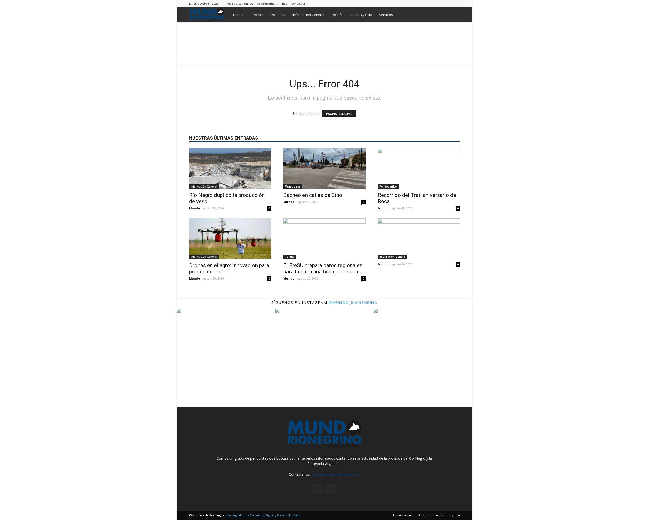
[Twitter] (456, 3)
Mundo (194, 208)
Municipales (293, 186)
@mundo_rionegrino (353, 302)
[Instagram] (448, 3)
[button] (454, 15)
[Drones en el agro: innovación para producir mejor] (230, 238)
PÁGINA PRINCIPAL (339, 113)
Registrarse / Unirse (239, 3)
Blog (284, 3)
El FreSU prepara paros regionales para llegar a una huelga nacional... (323, 268)
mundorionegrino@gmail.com (336, 474)
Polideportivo (388, 186)
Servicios (386, 14)
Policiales (278, 14)
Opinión (337, 14)
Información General (308, 14)
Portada (239, 14)
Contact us (298, 3)
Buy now (454, 515)
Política (258, 14)
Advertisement (267, 3)
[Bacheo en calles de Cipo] (324, 168)
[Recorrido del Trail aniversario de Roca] (419, 168)
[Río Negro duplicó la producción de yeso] (230, 168)
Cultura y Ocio (361, 14)
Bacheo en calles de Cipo (312, 195)
